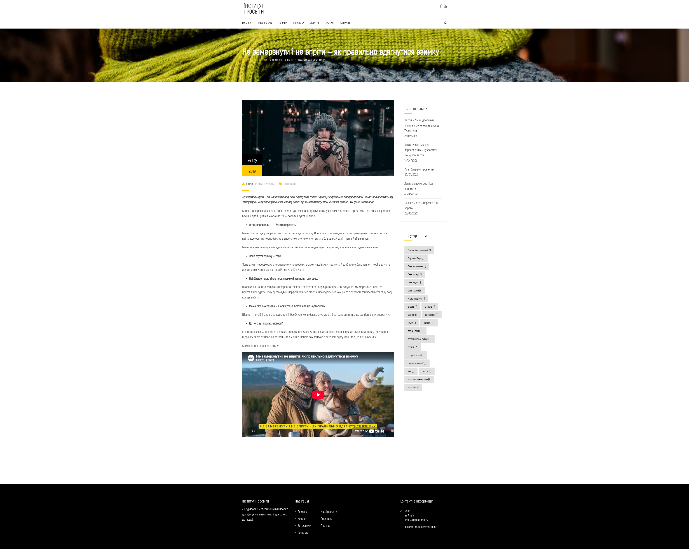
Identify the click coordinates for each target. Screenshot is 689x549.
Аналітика (298, 22)
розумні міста (415, 355)
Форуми (314, 22)
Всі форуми (304, 525)
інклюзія (413, 387)
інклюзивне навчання (419, 379)
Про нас (329, 22)
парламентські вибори (419, 338)
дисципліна (431, 314)
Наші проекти (265, 22)
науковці (429, 322)
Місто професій (416, 298)
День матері (415, 274)
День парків (414, 290)
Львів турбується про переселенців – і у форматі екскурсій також (420, 150)
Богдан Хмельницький (419, 250)
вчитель (430, 306)
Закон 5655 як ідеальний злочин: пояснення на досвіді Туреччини (421, 125)
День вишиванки (417, 266)
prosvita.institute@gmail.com (420, 526)
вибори (412, 306)
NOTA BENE (289, 184)
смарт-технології (417, 363)
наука (412, 322)
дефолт (412, 314)
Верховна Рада (416, 258)
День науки (414, 282)
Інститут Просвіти (264, 184)
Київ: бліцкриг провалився (420, 169)
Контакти (345, 22)
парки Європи (415, 330)
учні (411, 371)
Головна (246, 22)
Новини (283, 22)
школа (426, 371)
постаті (413, 347)
